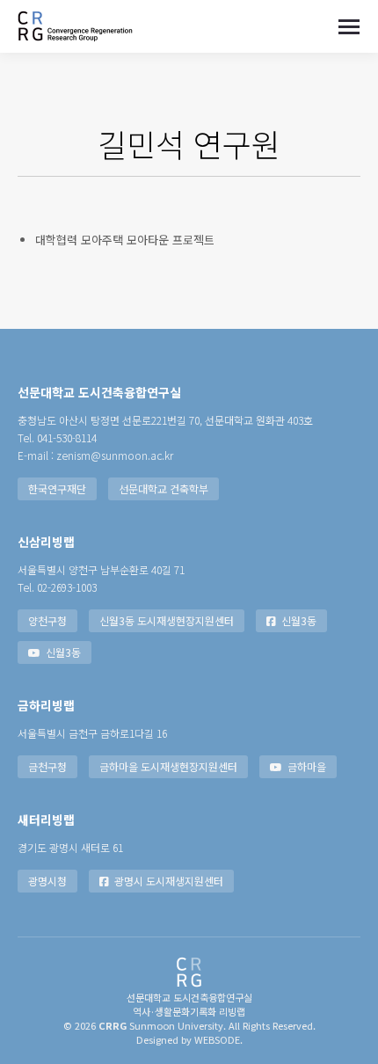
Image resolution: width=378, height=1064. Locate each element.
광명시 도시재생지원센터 (168, 880)
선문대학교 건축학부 (163, 488)
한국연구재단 (57, 488)
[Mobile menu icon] (349, 27)
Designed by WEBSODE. (189, 1039)
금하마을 (306, 766)
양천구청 (47, 620)
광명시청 (47, 880)
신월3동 (298, 620)
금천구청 (47, 766)
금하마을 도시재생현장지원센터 (168, 766)
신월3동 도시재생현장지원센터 (166, 620)
